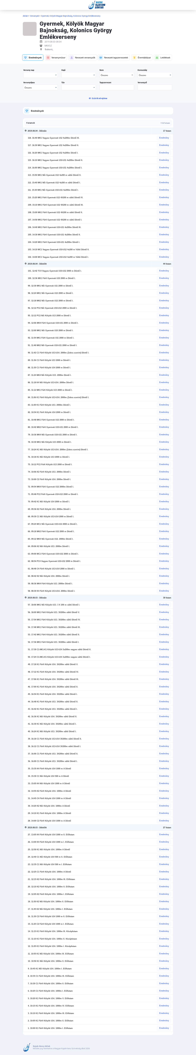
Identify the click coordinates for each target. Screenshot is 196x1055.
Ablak (25, 16)
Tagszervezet (105, 83)
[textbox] (117, 87)
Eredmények (37, 111)
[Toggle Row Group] (26, 131)
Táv (63, 83)
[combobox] (117, 75)
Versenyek (34, 16)
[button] (32, 57)
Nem (102, 70)
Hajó (63, 70)
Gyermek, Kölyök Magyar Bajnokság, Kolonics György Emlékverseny (70, 16)
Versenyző (142, 83)
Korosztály (142, 70)
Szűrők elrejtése (99, 98)
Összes (104, 75)
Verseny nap (28, 70)
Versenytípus (29, 83)
